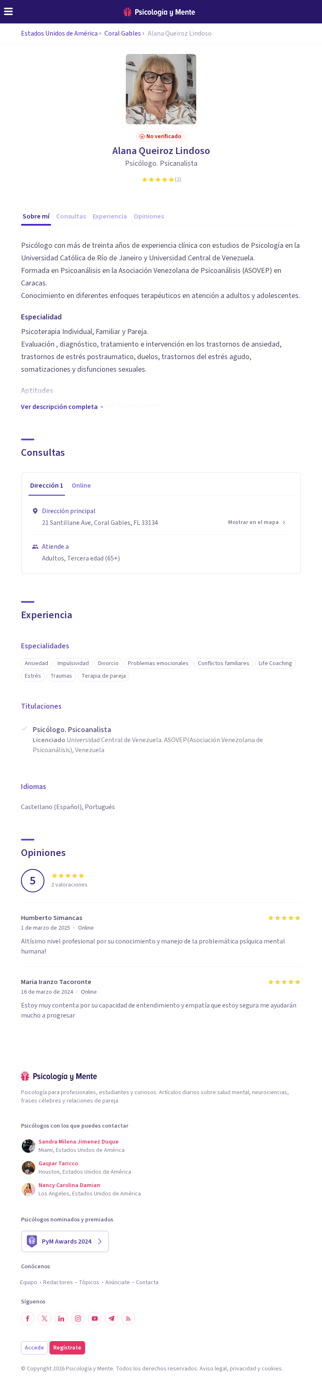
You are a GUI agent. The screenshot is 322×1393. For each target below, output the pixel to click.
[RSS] (128, 1318)
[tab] (47, 486)
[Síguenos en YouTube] (94, 1318)
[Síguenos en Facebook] (27, 1318)
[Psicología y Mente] (159, 12)
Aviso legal (213, 1369)
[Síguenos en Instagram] (78, 1318)
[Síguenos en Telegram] (111, 1318)
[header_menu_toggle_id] (8, 11)
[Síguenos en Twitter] (44, 1318)
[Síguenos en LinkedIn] (61, 1318)
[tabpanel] (161, 534)
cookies (272, 1369)
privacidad (243, 1369)
